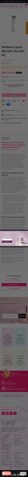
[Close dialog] (27, 231)
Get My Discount (7, 241)
